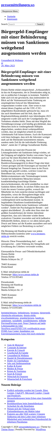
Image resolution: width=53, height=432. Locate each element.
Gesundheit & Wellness (12, 60)
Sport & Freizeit (14, 374)
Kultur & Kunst (14, 366)
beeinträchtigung (9, 312)
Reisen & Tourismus (16, 371)
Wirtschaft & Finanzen (17, 376)
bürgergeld (45, 312)
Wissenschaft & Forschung (19, 379)
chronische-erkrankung (12, 315)
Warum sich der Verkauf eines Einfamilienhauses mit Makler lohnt (23, 410)
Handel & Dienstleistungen (19, 358)
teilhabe (42, 320)
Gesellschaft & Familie (17, 353)
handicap (39, 318)
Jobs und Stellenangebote (19, 363)
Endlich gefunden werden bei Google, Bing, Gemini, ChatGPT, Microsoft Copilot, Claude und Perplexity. (28, 393)
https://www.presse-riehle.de (26, 274)
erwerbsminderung (10, 318)
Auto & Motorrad (15, 345)
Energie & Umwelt (16, 350)
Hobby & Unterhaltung (18, 360)
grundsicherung (27, 318)
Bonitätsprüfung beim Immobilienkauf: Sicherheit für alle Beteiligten (25, 404)
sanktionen (6, 320)
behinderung (23, 312)
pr (2, 63)
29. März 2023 (8, 65)
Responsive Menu (10, 11)
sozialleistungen (30, 320)
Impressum (12, 19)
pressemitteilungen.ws (17, 5)
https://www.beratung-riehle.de (27, 305)
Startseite (11, 16)
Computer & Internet (16, 347)
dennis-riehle (30, 315)
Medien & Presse (15, 368)
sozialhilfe (17, 320)
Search (4, 24)
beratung (35, 312)
